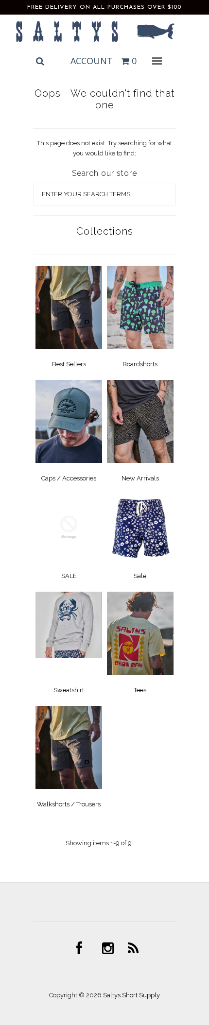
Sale (140, 576)
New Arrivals (140, 478)
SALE (69, 576)
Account (91, 61)
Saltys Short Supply (131, 995)
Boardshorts (139, 364)
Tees (140, 690)
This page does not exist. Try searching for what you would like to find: (104, 148)
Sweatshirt (68, 690)
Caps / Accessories (68, 478)
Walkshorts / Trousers (69, 804)
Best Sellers (69, 364)
